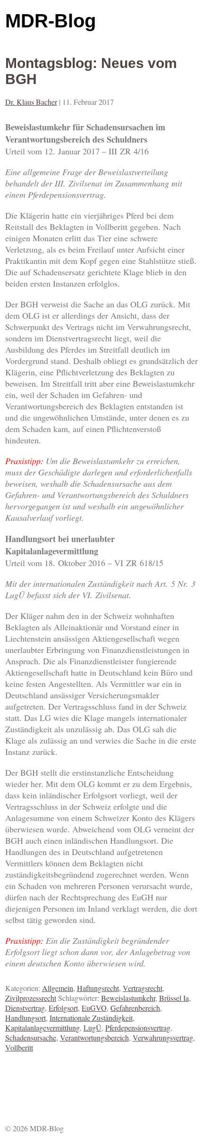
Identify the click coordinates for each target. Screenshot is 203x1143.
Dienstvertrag (25, 1008)
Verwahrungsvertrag (163, 1037)
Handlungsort (25, 1018)
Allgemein (57, 988)
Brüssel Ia (174, 998)
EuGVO (94, 1008)
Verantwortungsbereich (94, 1037)
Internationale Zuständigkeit (91, 1018)
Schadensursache (30, 1037)
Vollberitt (19, 1047)
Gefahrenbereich (135, 1008)
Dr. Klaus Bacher (31, 102)
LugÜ (93, 1028)
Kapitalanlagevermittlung (42, 1028)
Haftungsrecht (98, 988)
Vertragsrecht (142, 988)
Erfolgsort (63, 1008)
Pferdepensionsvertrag (137, 1028)
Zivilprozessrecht (30, 998)
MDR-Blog (50, 20)
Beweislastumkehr (128, 998)
